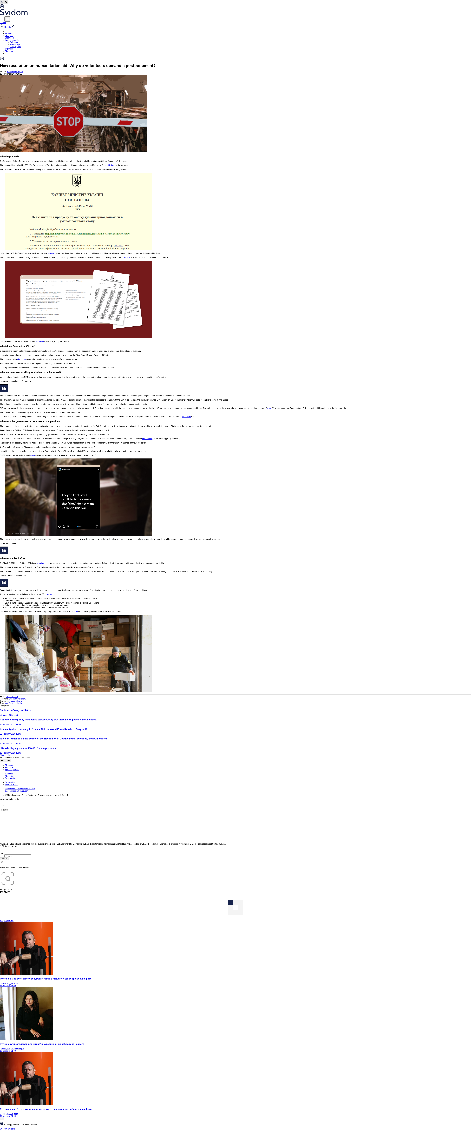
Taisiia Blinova (16, 701)
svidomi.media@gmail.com (16, 791)
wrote (269, 408)
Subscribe (5, 761)
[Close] (2, 1118)
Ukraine (19, 703)
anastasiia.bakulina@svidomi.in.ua (20, 789)
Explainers (9, 38)
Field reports (15, 47)
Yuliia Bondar (12, 697)
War (6, 703)
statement (126, 257)
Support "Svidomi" (8, 1129)
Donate (3, 23)
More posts (5, 755)
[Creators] (5, 851)
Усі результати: (6, 921)
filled (76, 611)
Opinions (14, 42)
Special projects (12, 770)
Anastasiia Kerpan (15, 72)
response (40, 341)
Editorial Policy (11, 785)
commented (147, 439)
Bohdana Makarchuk (18, 699)
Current (12, 703)
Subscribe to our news (9, 758)
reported (51, 253)
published (110, 165)
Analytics (9, 36)
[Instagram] (2, 7)
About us (9, 51)
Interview (9, 49)
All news (8, 33)
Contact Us (10, 782)
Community (10, 778)
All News (9, 765)
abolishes (21, 359)
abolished (41, 563)
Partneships (15, 44)
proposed (49, 594)
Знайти (4, 859)
